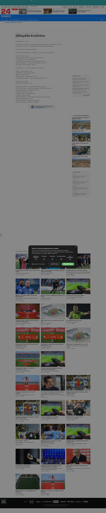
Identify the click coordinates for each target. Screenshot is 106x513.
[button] (38, 264)
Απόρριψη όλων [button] (55, 264)
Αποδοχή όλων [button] (68, 264)
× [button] (75, 246)
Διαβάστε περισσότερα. (52, 253)
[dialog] (53, 256)
